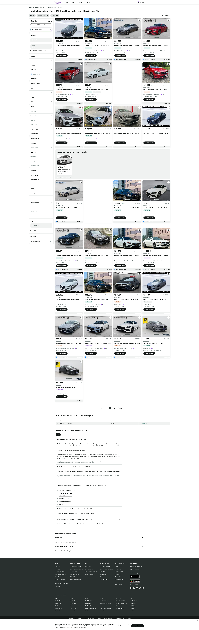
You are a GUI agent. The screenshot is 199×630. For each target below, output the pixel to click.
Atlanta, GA (117, 576)
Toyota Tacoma (58, 606)
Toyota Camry (58, 608)
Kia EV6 (132, 611)
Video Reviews (73, 582)
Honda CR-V (73, 600)
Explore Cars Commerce (136, 566)
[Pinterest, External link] (143, 588)
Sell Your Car (88, 566)
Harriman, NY (43, 7)
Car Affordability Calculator (106, 569)
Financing (57, 586)
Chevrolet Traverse (120, 606)
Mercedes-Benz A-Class (65, 493)
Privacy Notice (71, 624)
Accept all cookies (137, 625)
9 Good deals (144, 423)
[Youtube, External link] (137, 588)
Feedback (128, 618)
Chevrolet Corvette (120, 600)
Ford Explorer (88, 611)
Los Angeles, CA (119, 571)
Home (30, 7)
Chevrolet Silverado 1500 (121, 603)
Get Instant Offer (89, 569)
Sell (73, 2)
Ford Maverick (88, 600)
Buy (67, 2)
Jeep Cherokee (104, 611)
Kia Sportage (134, 600)
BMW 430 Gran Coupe (65, 498)
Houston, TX (118, 569)
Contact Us (80, 618)
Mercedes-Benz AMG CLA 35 (67, 490)
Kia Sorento (133, 603)
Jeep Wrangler (103, 600)
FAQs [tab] (58, 434)
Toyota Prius (58, 603)
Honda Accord (73, 606)
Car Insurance (103, 576)
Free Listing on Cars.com (91, 571)
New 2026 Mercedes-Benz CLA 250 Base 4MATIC (63, 170)
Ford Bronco (88, 603)
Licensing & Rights (108, 618)
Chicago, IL (117, 566)
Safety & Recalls (74, 576)
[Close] (197, 620)
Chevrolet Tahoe (120, 608)
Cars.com (111, 624)
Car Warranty (103, 574)
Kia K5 (132, 608)
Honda (71, 598)
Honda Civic (73, 603)
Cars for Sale (36, 7)
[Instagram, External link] (140, 588)
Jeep (101, 598)
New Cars (57, 569)
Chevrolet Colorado (120, 611)
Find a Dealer (58, 576)
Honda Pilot (73, 608)
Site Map (102, 582)
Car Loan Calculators (105, 566)
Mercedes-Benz (52, 7)
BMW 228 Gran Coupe (65, 501)
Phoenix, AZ (118, 574)
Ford (86, 598)
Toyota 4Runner (59, 611)
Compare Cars (73, 571)
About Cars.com (72, 618)
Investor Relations (90, 618)
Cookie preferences (123, 625)
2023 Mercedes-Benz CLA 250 (64, 423)
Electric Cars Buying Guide (61, 583)
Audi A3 (61, 504)
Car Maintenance (104, 579)
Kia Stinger (133, 606)
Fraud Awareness (120, 618)
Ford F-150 (88, 606)
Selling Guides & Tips (90, 574)
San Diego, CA (118, 584)
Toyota (56, 598)
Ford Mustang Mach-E (90, 608)
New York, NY (118, 582)
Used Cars (57, 566)
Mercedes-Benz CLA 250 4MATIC (68, 515)
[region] (99, 624)
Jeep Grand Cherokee (105, 603)
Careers (99, 618)
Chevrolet (118, 598)
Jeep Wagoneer (104, 606)
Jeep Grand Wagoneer (105, 608)
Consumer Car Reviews (75, 566)
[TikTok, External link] (131, 588)
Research (80, 2)
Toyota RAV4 (58, 600)
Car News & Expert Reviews (76, 569)
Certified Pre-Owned (60, 571)
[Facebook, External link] (134, 588)
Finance (88, 2)
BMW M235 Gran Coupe (65, 496)
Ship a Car (102, 571)
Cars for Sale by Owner (60, 574)
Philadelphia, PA (119, 579)
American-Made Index (75, 579)
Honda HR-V (73, 611)
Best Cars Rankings (74, 574)
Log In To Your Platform (135, 569)
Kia (131, 598)
